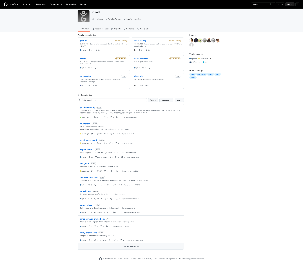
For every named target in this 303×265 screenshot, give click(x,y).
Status (140, 259)
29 (107, 134)
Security (133, 259)
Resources (41, 4)
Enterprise (71, 4)
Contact (162, 259)
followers (99, 19)
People (144, 29)
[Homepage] (6, 4)
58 (99, 50)
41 (90, 86)
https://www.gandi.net (134, 19)
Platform (14, 4)
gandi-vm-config (87, 107)
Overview (85, 29)
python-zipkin (86, 205)
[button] (153, 100)
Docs (155, 259)
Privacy (126, 259)
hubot (193, 74)
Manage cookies (171, 259)
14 (151, 68)
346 (91, 50)
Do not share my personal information (191, 259)
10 (97, 68)
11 (107, 117)
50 (149, 50)
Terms (120, 259)
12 (92, 157)
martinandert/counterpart (96, 126)
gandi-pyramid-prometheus (92, 219)
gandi (217, 74)
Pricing (83, 4)
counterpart (85, 124)
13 (148, 86)
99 (91, 68)
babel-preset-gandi (88, 140)
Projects (117, 29)
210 (142, 50)
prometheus (201, 74)
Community (148, 259)
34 (142, 86)
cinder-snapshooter (89, 177)
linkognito (84, 163)
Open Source (56, 4)
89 (145, 68)
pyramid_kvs (85, 191)
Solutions (27, 4)
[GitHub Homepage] (100, 258)
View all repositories (130, 246)
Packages (130, 29)
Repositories (101, 29)
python (193, 77)
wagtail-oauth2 (87, 149)
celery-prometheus (88, 233)
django (210, 74)
